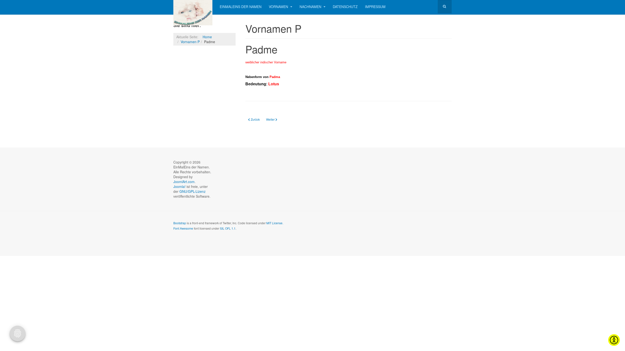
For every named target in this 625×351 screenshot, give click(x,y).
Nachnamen (311, 6)
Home (207, 36)
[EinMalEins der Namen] (192, 6)
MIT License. (274, 223)
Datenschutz (345, 6)
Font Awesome (183, 228)
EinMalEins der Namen (240, 6)
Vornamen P (190, 41)
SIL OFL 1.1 (228, 228)
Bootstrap (179, 223)
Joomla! (179, 186)
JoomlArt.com (184, 181)
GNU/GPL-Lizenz (192, 191)
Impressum (375, 6)
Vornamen (279, 6)
